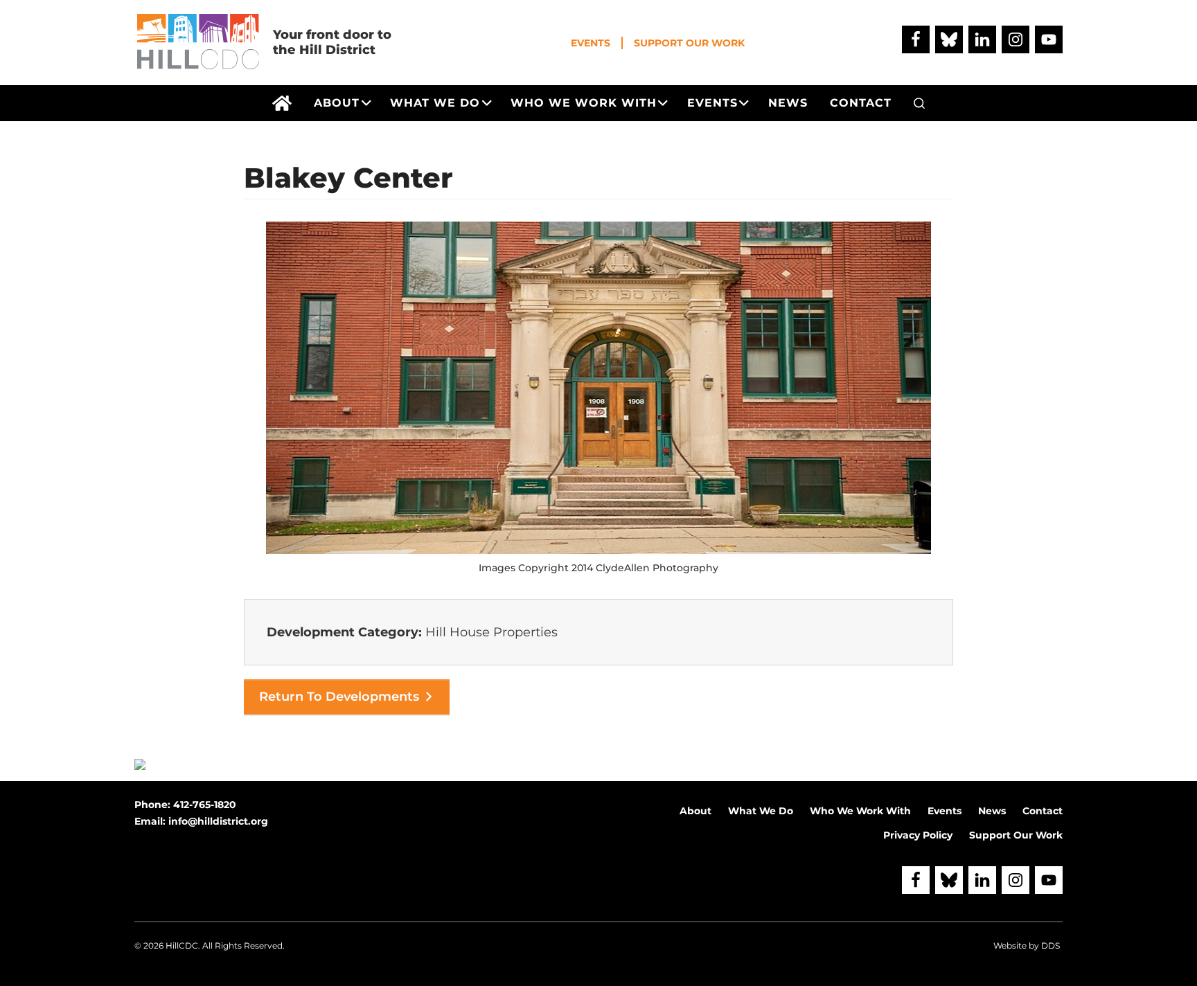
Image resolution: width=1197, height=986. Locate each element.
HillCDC (182, 945)
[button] (919, 103)
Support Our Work (689, 43)
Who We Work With (860, 811)
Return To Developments (339, 696)
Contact (1042, 811)
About (695, 811)
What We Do (760, 811)
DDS (1050, 945)
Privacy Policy (917, 835)
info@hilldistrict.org (218, 821)
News (992, 811)
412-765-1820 (204, 804)
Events (590, 43)
